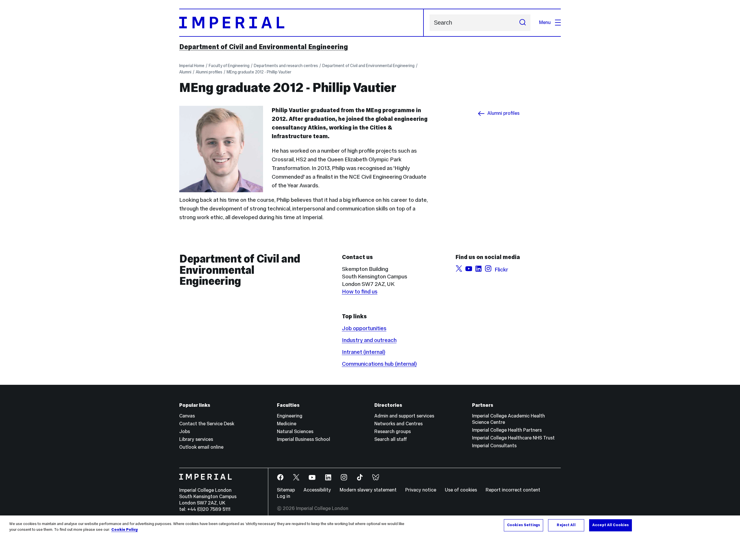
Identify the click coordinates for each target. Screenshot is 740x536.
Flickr (501, 269)
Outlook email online (201, 447)
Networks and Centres (398, 424)
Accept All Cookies (610, 525)
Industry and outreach (369, 340)
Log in (283, 496)
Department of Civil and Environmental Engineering (263, 47)
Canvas (187, 416)
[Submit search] (522, 22)
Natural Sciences (295, 431)
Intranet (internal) (363, 351)
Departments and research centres (286, 65)
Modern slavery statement (368, 490)
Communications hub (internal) (379, 363)
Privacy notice (420, 490)
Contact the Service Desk (206, 424)
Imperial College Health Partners (507, 430)
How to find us (360, 291)
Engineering (289, 416)
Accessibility (317, 490)
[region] (370, 525)
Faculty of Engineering (229, 65)
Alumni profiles (209, 72)
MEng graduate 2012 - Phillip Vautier (259, 72)
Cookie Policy (124, 529)
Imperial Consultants (494, 446)
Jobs (184, 431)
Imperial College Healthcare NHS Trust (513, 438)
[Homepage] (301, 23)
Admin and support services (404, 416)
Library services (196, 439)
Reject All (566, 525)
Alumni (185, 72)
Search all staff (390, 439)
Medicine (286, 424)
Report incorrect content (513, 490)
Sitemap (286, 490)
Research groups (392, 431)
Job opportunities (364, 328)
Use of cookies (461, 490)
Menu (545, 22)
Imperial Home (191, 65)
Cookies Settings (523, 525)
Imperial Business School (303, 439)
